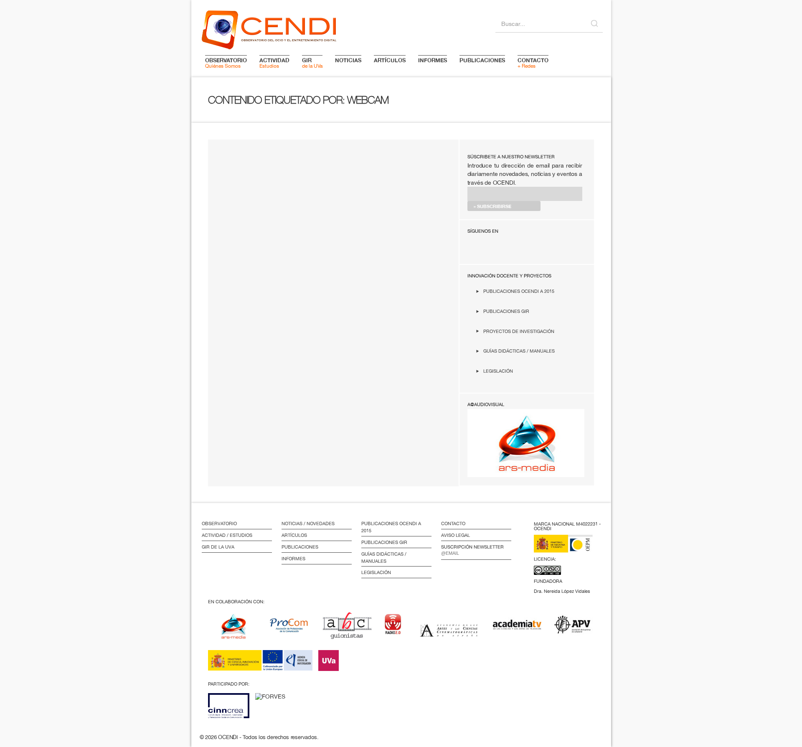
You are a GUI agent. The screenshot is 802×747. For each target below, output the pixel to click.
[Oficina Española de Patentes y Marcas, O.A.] (569, 549)
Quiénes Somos (226, 63)
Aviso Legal (455, 535)
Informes (293, 558)
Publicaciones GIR (506, 311)
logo (269, 28)
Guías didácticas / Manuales (519, 350)
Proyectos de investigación (518, 331)
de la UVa (312, 63)
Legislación (498, 371)
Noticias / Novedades (308, 523)
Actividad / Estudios (227, 535)
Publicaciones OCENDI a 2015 (518, 291)
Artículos (294, 535)
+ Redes (533, 63)
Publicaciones (300, 546)
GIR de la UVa (218, 546)
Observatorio (219, 523)
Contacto (453, 523)
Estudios (274, 63)
